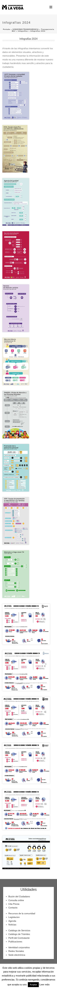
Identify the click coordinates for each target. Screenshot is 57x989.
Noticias (12, 924)
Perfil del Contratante (19, 938)
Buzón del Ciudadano (19, 896)
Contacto (12, 907)
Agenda (12, 921)
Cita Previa (13, 904)
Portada (6, 29)
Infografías (23, 31)
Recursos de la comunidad (21, 913)
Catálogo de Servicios (19, 930)
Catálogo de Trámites (19, 934)
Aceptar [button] (33, 984)
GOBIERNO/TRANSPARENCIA (26, 29)
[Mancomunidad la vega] (12, 7)
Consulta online (16, 900)
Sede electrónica (16, 955)
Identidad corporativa (19, 947)
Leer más (44, 984)
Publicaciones (15, 941)
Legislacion (14, 917)
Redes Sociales (16, 951)
